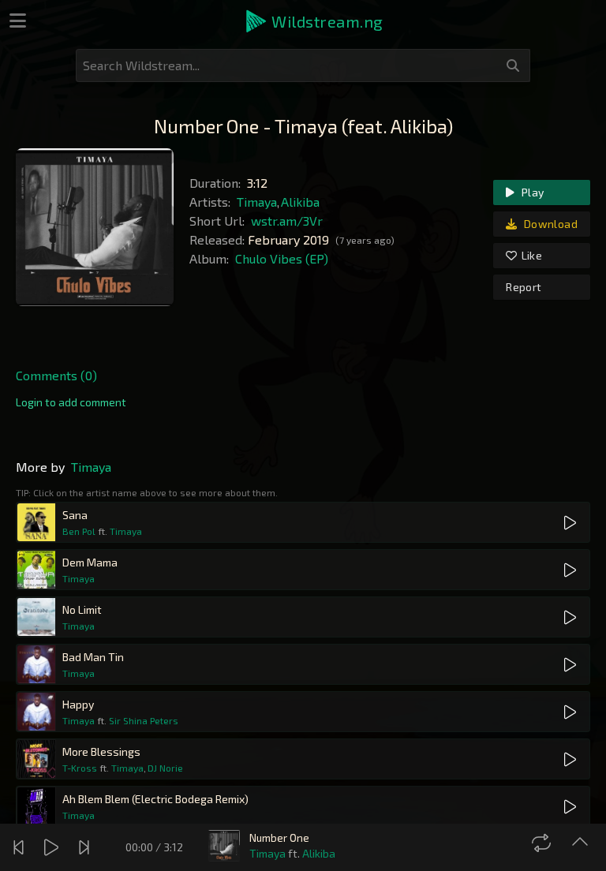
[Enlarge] (581, 842)
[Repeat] (543, 842)
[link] (71, 402)
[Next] (86, 847)
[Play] (53, 847)
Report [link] (523, 286)
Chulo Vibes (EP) (281, 258)
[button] (313, 21)
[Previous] (20, 847)
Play (531, 192)
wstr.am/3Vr (287, 220)
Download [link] (550, 223)
